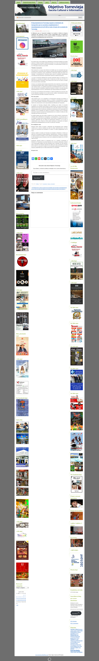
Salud (81, 646)
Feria (75, 637)
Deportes (73, 635)
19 (19, 600)
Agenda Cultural (74, 629)
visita (78, 652)
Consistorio (45, 183)
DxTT (47, 2)
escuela (71, 637)
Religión (75, 646)
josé (71, 642)
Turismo (72, 652)
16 (25, 598)
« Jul (17, 605)
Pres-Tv (54, 2)
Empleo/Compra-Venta (29, 2)
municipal (72, 643)
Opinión (76, 643)
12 (19, 598)
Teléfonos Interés (64, 2)
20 (21, 600)
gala (77, 639)
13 (21, 598)
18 (18, 600)
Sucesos (72, 647)
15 (23, 598)
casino (71, 630)
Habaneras (73, 640)
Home (18, 2)
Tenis (80, 647)
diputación (72, 636)
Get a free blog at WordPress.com (41, 654)
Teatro (76, 647)
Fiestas (72, 639)
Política (37, 183)
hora (77, 640)
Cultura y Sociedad (51, 183)
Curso (76, 633)
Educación (77, 636)
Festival (77, 637)
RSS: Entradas (73, 621)
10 (16, 598)
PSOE (77, 644)
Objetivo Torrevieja (28, 8)
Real (80, 644)
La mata (74, 642)
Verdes (75, 652)
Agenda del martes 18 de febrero (58, 189)
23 (25, 600)
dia (77, 635)
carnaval (80, 629)
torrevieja (75, 650)
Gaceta (40, 2)
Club (81, 630)
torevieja (72, 648)
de (77, 633)
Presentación (73, 644)
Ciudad (78, 630)
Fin (75, 639)
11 (18, 598)
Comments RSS (27, 17)
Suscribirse (37, 178)
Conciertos (73, 632)
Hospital (80, 640)
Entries (21, 17)
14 (22, 598)
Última (80, 652)
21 (22, 600)
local (77, 642)
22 (23, 600)
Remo (78, 646)
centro (75, 630)
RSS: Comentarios (74, 623)
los (79, 642)
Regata (71, 646)
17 (16, 600)
